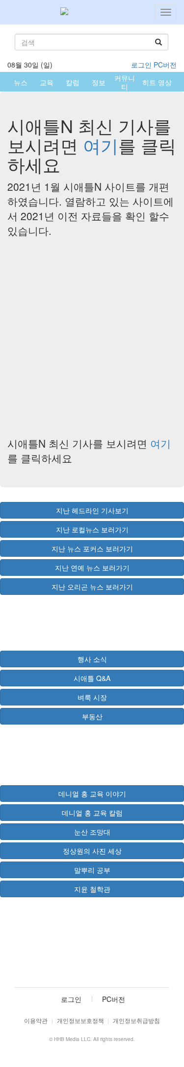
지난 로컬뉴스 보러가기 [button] (92, 529)
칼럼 (72, 83)
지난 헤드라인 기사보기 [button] (92, 510)
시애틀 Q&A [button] (92, 678)
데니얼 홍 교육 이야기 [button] (92, 793)
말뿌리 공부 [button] (92, 870)
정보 (98, 83)
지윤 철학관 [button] (92, 889)
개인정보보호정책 (80, 1020)
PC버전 (165, 64)
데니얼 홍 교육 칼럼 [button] (92, 812)
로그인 (141, 64)
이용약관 (36, 1020)
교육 (46, 83)
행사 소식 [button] (92, 659)
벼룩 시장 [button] (92, 697)
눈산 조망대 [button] (92, 832)
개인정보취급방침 (136, 1020)
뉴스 (20, 83)
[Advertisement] (92, 337)
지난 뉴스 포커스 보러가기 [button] (92, 548)
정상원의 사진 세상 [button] (92, 851)
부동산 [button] (92, 716)
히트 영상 (157, 83)
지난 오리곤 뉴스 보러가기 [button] (92, 586)
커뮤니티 (124, 82)
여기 (100, 145)
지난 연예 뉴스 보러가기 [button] (92, 567)
